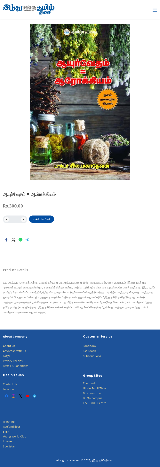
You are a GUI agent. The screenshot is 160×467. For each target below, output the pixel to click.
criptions (95, 356)
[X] (20, 396)
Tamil (95, 388)
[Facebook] (6, 239)
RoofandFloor (11, 426)
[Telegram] (27, 239)
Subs (86, 356)
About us (9, 346)
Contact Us (10, 384)
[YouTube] (27, 396)
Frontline (9, 422)
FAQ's (6, 356)
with (19, 351)
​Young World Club (14, 436)
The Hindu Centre (94, 403)
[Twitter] (13, 239)
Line (98, 393)
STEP (6, 431)
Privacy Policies (13, 361)
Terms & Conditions (15, 366)
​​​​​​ (91, 398)
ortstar (10, 446)
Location (8, 389)
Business (89, 393)
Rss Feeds (89, 351)
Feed (86, 346)
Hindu (93, 383)
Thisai (103, 388)
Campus (97, 398)
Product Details (15, 270)
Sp (4, 446)
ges (10, 441)
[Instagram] (13, 396)
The (85, 383)
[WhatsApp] (20, 239)
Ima (5, 441)
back (93, 346)
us (24, 351)
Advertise (9, 351)
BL (84, 398)
